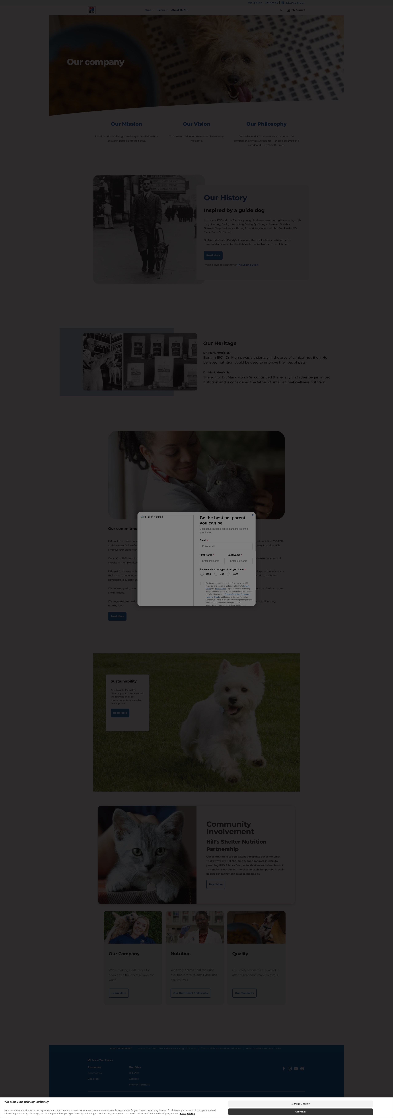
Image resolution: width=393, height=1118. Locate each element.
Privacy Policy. (187, 1113)
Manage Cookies (301, 1103)
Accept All (300, 1111)
